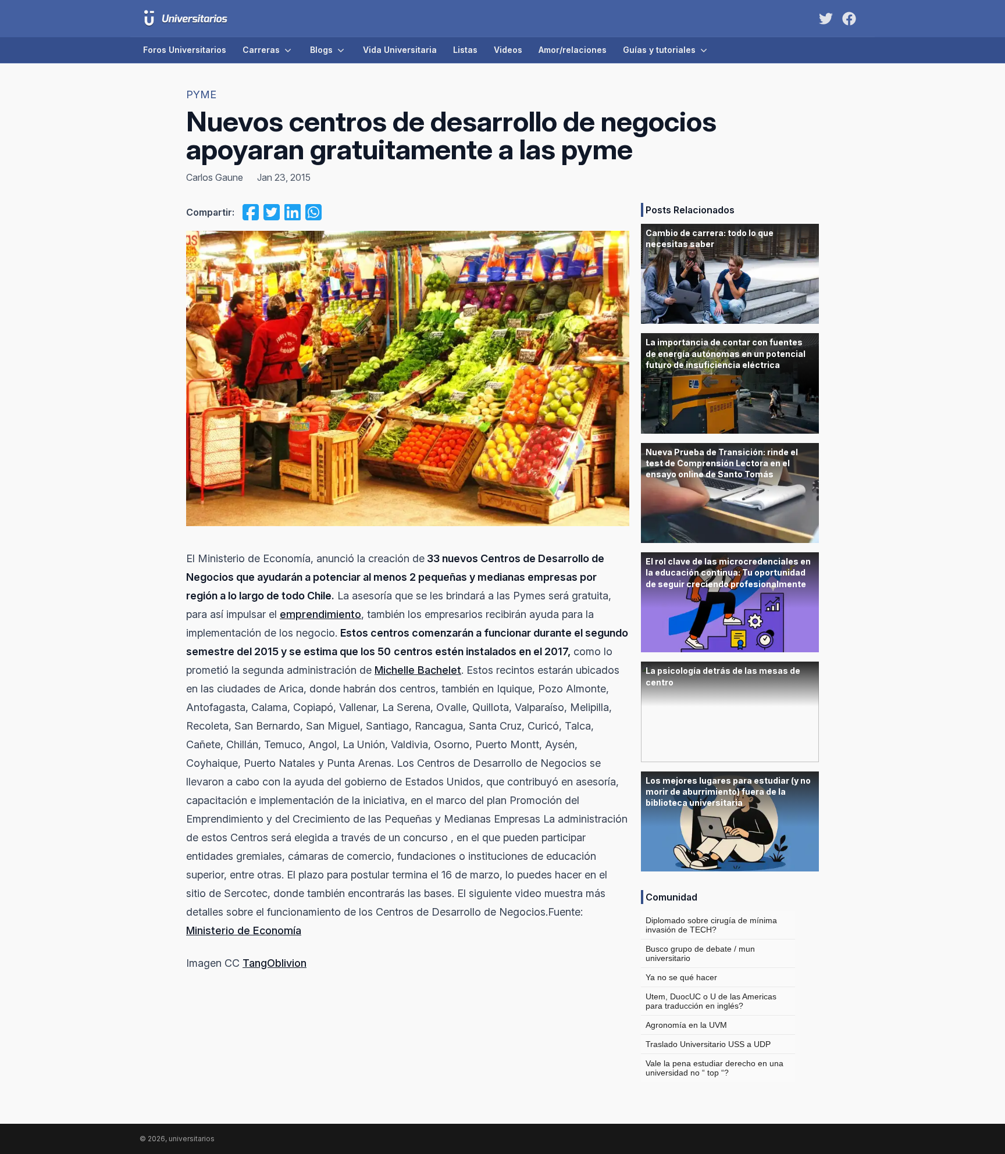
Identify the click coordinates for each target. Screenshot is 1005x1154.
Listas (465, 50)
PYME (201, 94)
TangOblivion (275, 963)
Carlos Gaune (214, 177)
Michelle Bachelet (418, 670)
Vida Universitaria (400, 50)
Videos (508, 50)
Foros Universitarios (184, 50)
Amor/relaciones (573, 50)
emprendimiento (320, 614)
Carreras (261, 50)
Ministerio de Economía (243, 930)
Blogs (321, 50)
